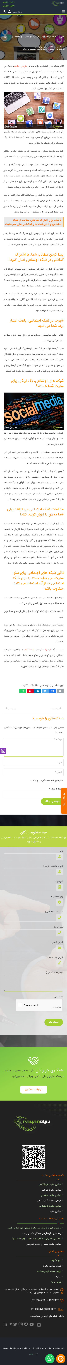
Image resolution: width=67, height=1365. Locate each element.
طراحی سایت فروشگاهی (49, 1185)
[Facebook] (26, 1325)
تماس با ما (56, 1282)
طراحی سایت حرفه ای (51, 1195)
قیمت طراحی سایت (52, 1266)
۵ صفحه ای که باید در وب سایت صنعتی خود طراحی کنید (34, 1228)
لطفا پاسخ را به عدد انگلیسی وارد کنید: (47, 781)
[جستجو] (4, 11)
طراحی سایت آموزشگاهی (49, 1201)
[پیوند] (58, 4)
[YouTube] (31, 1325)
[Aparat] (39, 1325)
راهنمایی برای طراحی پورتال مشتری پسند (41, 1233)
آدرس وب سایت (55, 957)
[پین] (30, 691)
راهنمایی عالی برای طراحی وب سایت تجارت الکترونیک (36, 1239)
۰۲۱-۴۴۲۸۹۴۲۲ (9, 2)
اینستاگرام (29, 650)
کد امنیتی (58, 997)
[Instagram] (21, 1325)
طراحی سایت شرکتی (51, 1190)
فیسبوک (47, 650)
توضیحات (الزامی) (54, 973)
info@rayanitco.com (43, 1309)
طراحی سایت (20, 66)
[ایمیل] (60, 691)
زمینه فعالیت (57, 897)
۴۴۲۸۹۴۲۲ (54, 1300)
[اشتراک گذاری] (52, 691)
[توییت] (45, 691)
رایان (31, 1353)
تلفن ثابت (58, 927)
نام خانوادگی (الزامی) (53, 866)
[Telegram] (10, 1325)
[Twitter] (15, 1325)
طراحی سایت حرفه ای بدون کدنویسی (43, 1244)
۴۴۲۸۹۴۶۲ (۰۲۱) (38, 1300)
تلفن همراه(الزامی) (54, 912)
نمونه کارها (56, 1260)
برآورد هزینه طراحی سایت (49, 1271)
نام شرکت (58, 881)
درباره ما (57, 1277)
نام (61, 851)
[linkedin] (5, 1325)
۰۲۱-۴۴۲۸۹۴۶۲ (9, 6)
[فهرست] (63, 11)
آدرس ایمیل (57, 942)
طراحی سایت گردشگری (50, 1206)
